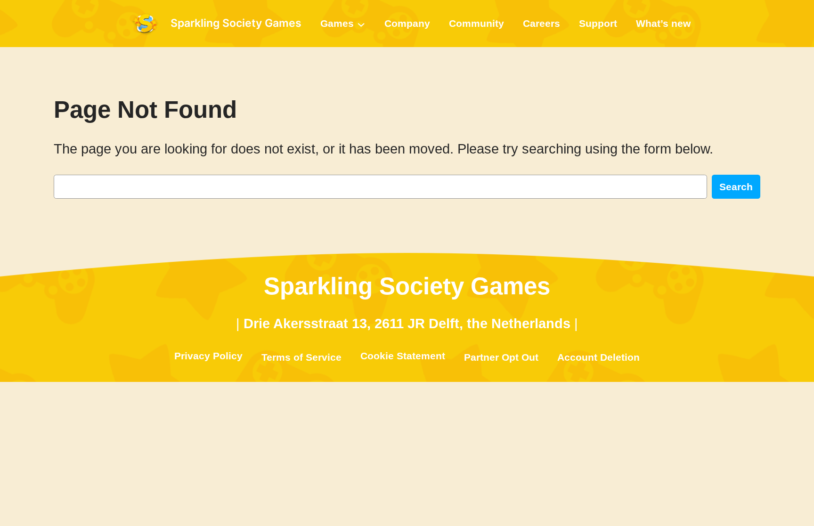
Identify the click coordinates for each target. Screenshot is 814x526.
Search (736, 186)
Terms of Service (301, 357)
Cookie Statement (402, 355)
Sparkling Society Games (236, 23)
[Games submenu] (361, 23)
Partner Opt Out (501, 357)
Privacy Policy (208, 355)
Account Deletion (598, 357)
